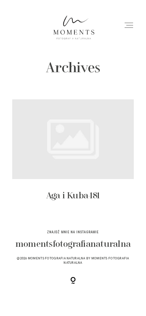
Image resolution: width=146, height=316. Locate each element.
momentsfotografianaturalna (73, 244)
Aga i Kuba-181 (73, 155)
